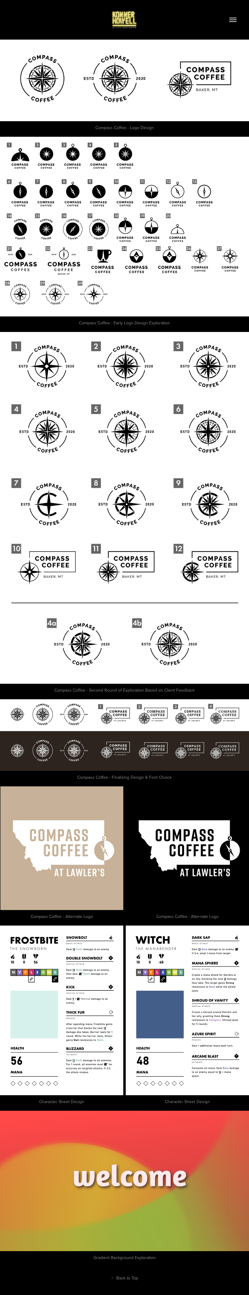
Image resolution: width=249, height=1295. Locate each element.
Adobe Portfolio (133, 1292)
